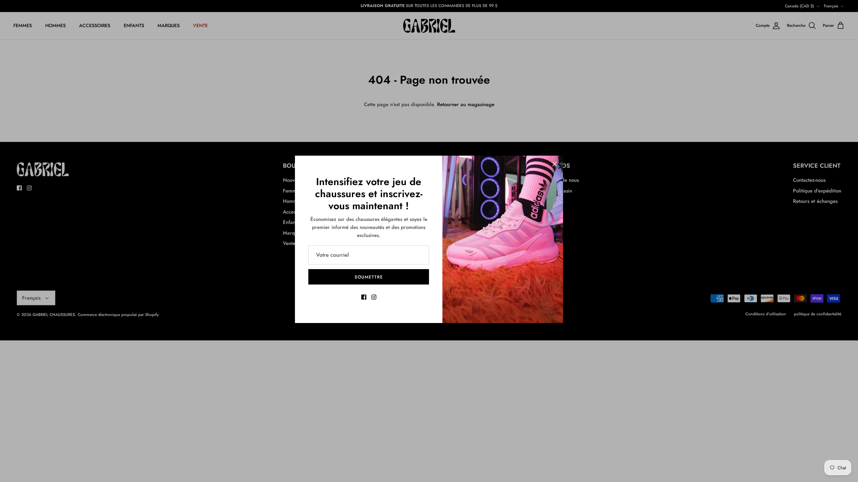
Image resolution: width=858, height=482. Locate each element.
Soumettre (368, 277)
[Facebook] (363, 297)
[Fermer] (554, 164)
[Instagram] (373, 297)
